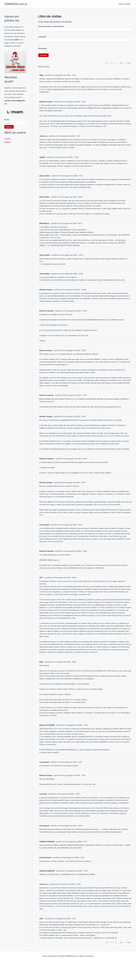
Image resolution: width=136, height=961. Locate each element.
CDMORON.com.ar (15, 3)
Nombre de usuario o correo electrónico (51, 26)
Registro (7, 142)
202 (121, 63)
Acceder (7, 139)
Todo (129, 63)
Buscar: (6, 119)
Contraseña (42, 37)
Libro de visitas (124, 4)
